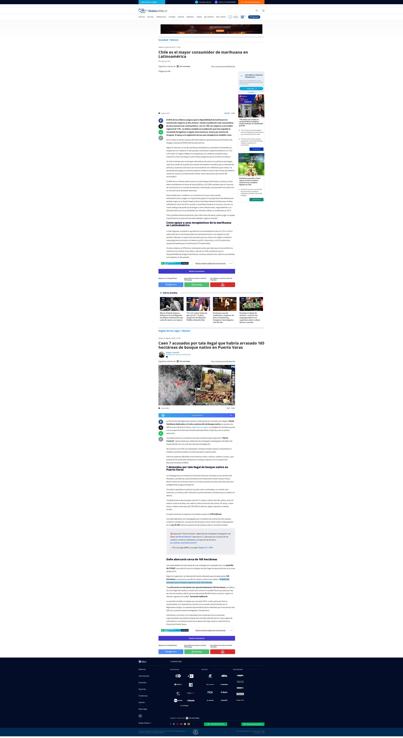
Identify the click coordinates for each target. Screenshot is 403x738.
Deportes (181, 17)
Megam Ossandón (172, 352)
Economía (172, 17)
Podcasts (142, 17)
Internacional (161, 17)
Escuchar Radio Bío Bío (252, 2)
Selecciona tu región (149, 2)
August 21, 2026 (206, 547)
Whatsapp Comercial (217, 724)
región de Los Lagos (200, 427)
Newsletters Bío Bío (205, 2)
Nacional (150, 17)
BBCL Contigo (221, 17)
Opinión (199, 17)
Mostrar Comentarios (197, 271)
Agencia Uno (166, 61)
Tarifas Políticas (144, 723)
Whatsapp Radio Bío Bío (254, 724)
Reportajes (143, 709)
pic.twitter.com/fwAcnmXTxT (183, 543)
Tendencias (190, 17)
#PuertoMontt (185, 536)
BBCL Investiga (209, 17)
